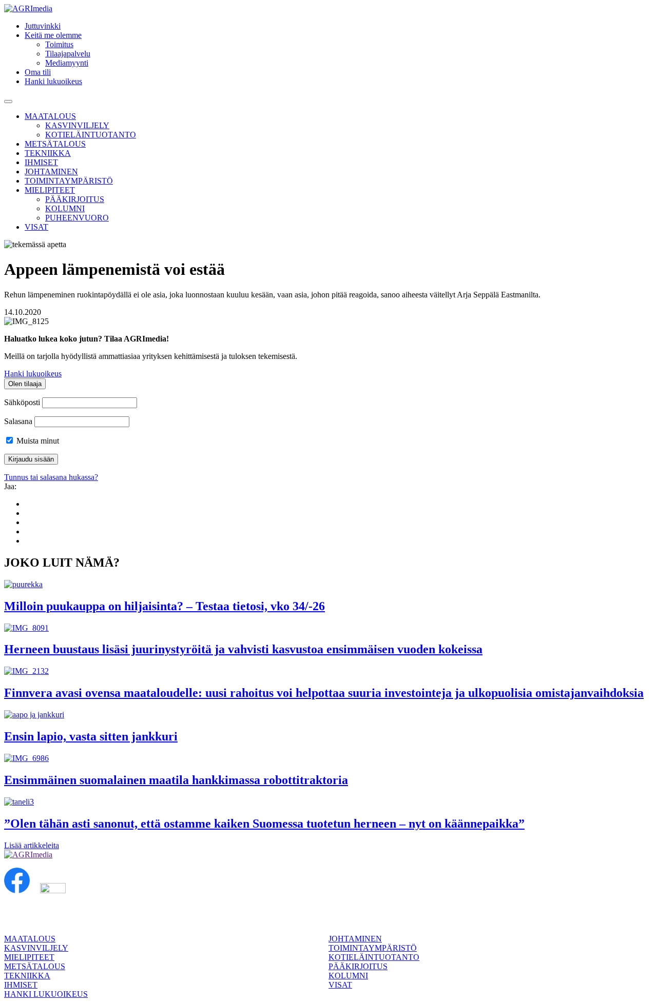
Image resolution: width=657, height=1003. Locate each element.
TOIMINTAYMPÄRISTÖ (69, 180)
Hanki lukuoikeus (53, 81)
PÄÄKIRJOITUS (74, 199)
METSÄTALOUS (55, 143)
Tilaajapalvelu (67, 53)
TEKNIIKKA (48, 153)
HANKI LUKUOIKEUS (46, 994)
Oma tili (38, 72)
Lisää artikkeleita (31, 845)
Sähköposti (22, 402)
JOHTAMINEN (51, 171)
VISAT (36, 227)
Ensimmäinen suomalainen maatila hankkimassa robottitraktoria (176, 780)
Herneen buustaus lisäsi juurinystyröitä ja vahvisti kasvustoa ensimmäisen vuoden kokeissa (243, 649)
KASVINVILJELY (77, 125)
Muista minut (36, 440)
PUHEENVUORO (77, 217)
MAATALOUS (50, 116)
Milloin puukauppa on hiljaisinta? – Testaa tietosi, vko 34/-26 (164, 606)
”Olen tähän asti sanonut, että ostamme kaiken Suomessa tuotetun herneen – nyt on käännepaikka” (264, 823)
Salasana (18, 421)
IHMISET (41, 162)
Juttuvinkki (43, 26)
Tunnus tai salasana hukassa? (51, 477)
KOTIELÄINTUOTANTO (90, 134)
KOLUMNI (65, 208)
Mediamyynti (66, 62)
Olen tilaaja (25, 384)
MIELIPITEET (50, 190)
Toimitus (59, 44)
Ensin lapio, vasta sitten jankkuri (91, 736)
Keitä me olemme (53, 35)
